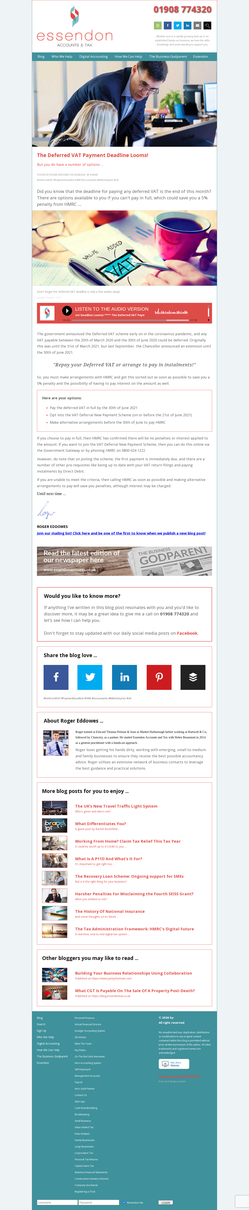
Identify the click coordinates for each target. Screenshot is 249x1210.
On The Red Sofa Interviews (90, 1056)
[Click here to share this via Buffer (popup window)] (193, 689)
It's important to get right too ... (95, 864)
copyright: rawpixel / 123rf (49, 297)
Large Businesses (84, 1146)
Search (41, 1024)
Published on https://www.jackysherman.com (103, 978)
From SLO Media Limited (172, 1081)
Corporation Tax (84, 1153)
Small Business (83, 1120)
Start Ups (80, 1101)
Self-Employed (82, 1069)
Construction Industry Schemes (92, 1178)
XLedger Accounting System (90, 1030)
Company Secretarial (86, 1185)
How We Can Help (48, 1050)
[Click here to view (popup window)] (203, 655)
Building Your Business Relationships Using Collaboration (133, 973)
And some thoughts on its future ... (97, 916)
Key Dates (80, 1050)
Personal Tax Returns (86, 1159)
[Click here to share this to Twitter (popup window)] (89, 689)
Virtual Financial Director (88, 1024)
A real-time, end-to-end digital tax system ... (102, 934)
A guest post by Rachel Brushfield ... (97, 829)
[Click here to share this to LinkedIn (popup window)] (124, 689)
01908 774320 (182, 9)
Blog (40, 1018)
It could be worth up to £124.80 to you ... (100, 846)
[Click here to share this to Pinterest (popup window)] (159, 689)
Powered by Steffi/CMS (179, 1076)
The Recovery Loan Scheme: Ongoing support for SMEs (129, 876)
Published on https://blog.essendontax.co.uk (102, 996)
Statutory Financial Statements (91, 1172)
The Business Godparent (52, 1056)
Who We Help (45, 1037)
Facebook (187, 633)
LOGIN (165, 1203)
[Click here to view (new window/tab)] (158, 28)
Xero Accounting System (88, 1063)
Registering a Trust (85, 1191)
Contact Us (81, 1095)
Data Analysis (82, 1133)
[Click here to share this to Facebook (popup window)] (56, 689)
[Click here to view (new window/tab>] (124, 575)
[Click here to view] (207, 28)
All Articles (80, 1037)
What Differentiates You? (100, 823)
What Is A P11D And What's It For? (108, 858)
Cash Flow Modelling (86, 1108)
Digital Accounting (48, 1043)
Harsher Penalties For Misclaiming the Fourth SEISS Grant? (134, 893)
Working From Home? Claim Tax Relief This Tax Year (128, 841)
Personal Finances (85, 1018)
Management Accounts (87, 1075)
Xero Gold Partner (85, 1088)
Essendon (43, 1063)
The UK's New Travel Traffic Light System (116, 806)
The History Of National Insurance (110, 911)
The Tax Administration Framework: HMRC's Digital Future (134, 929)
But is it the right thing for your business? (101, 881)
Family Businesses (85, 1140)
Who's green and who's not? (93, 811)
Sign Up (41, 1030)
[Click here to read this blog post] (54, 808)
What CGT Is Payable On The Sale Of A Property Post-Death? (135, 990)
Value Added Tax (84, 1127)
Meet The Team (83, 1043)
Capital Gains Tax (84, 1166)
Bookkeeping (82, 1114)
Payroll (78, 1082)
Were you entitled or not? (91, 899)
